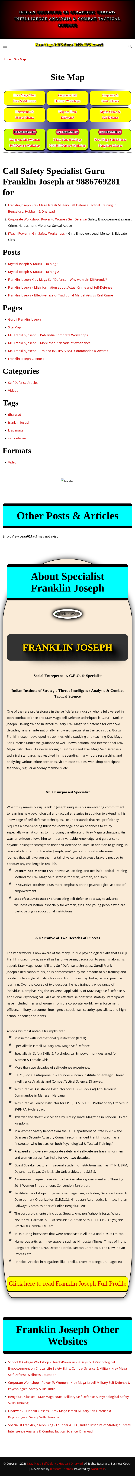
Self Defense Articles (23, 382)
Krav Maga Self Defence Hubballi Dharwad (68, 44)
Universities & (24, 114)
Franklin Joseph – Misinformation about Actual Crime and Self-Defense (60, 287)
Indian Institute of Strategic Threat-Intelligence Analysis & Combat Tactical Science (67, 18)
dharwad (14, 414)
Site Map (14, 327)
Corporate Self (67, 98)
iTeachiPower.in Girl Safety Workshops (36, 233)
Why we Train (67, 114)
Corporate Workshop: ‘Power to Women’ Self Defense (47, 219)
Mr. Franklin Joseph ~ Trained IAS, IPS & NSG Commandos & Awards (58, 351)
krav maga (15, 430)
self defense (17, 438)
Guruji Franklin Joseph (24, 319)
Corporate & (110, 98)
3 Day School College (67, 142)
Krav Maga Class (24, 98)
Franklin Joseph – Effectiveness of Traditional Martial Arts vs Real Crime (60, 295)
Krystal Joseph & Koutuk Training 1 (33, 264)
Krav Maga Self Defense (110, 142)
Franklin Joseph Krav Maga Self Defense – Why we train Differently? (57, 279)
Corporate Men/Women (24, 142)
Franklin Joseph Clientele (26, 359)
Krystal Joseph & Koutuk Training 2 (33, 272)
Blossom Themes (61, 1469)
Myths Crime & (110, 114)
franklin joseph (19, 422)
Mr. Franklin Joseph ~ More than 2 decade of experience (49, 343)
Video (12, 462)
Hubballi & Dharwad (40, 211)
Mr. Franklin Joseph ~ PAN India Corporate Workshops (48, 335)
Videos (13, 390)
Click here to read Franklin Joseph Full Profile (67, 1283)
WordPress (98, 1469)
